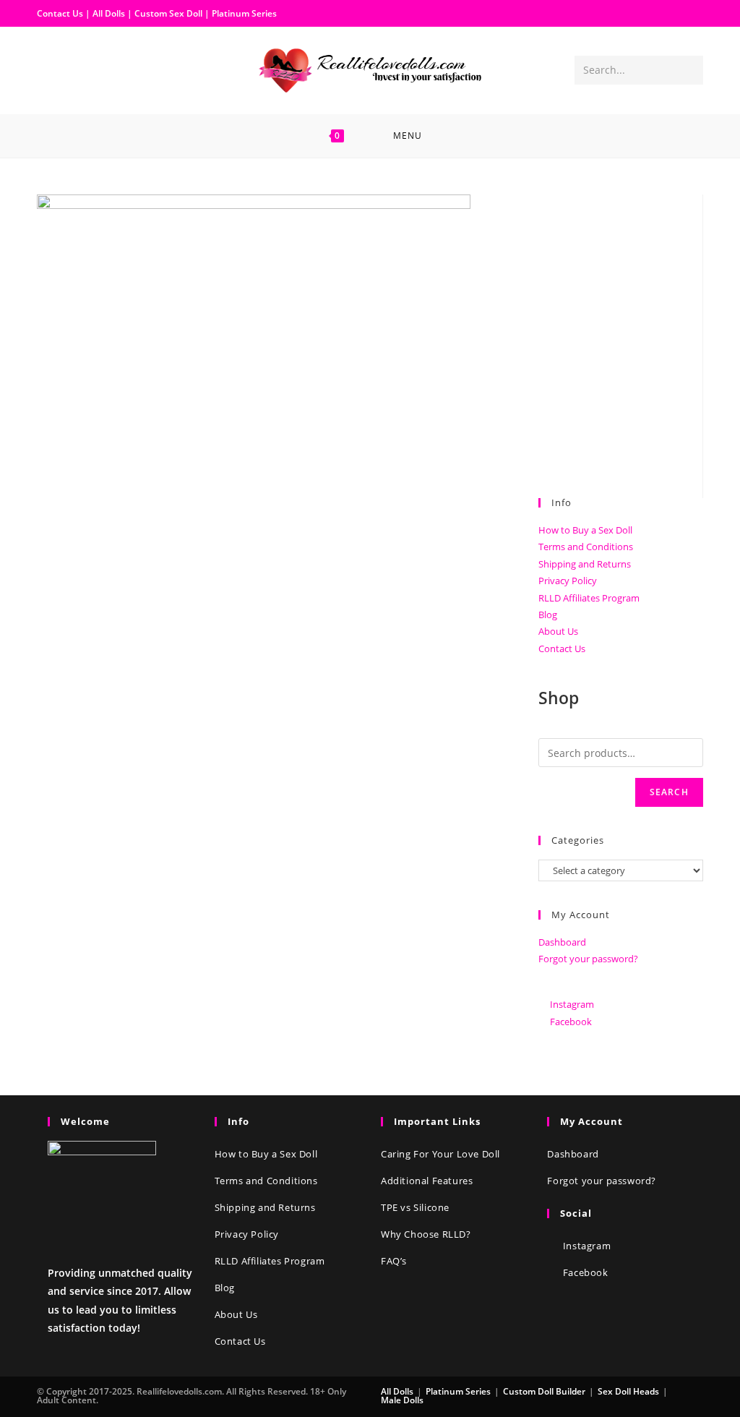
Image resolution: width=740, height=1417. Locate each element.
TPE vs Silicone (415, 1207)
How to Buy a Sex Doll (585, 529)
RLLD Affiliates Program (589, 597)
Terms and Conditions (585, 546)
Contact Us (60, 13)
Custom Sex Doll (168, 13)
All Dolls (109, 13)
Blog (547, 614)
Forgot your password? (588, 958)
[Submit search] (689, 70)
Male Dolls (402, 1400)
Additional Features (427, 1180)
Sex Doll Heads (628, 1391)
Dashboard (562, 942)
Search (669, 792)
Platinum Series (244, 13)
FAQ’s (394, 1260)
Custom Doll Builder (544, 1391)
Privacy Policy (567, 580)
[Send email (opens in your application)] (94, 69)
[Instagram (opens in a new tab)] (71, 69)
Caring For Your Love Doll (440, 1153)
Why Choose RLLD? (426, 1234)
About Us (558, 631)
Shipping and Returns (584, 563)
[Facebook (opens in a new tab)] (48, 69)
